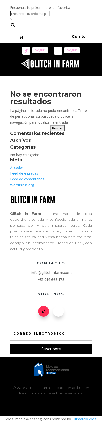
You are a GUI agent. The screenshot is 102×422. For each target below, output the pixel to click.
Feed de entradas (24, 173)
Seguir (40, 50)
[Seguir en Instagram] (58, 51)
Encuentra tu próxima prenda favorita (40, 7)
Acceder (16, 167)
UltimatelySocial (84, 419)
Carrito (79, 36)
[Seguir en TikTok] (26, 51)
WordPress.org (22, 185)
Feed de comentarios (27, 179)
